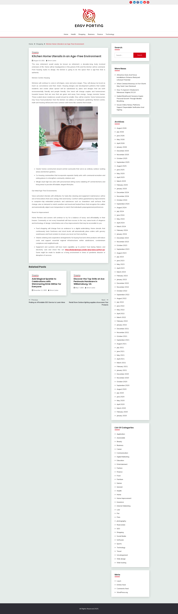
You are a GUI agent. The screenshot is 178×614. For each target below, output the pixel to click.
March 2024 (121, 226)
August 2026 (121, 128)
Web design (121, 559)
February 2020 (122, 412)
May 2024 (121, 219)
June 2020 (120, 397)
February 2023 (122, 276)
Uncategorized (122, 555)
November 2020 (123, 378)
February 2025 (122, 185)
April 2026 (121, 143)
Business (91, 34)
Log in (119, 581)
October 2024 (122, 200)
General (119, 487)
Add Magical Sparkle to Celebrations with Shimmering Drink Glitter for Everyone (46, 282)
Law (118, 510)
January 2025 (122, 189)
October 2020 (122, 382)
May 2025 (121, 173)
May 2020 (121, 400)
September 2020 (123, 385)
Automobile (121, 438)
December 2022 (123, 283)
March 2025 (121, 181)
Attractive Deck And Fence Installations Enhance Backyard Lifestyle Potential (128, 77)
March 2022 (121, 317)
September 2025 (123, 162)
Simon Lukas (52, 60)
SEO (118, 529)
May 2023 (121, 264)
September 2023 (123, 249)
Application (121, 434)
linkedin (134, 2)
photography (121, 521)
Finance (100, 34)
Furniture (120, 479)
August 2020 (121, 389)
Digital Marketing (123, 457)
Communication (122, 453)
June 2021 (120, 351)
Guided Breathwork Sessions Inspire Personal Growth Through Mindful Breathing (130, 98)
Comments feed (123, 588)
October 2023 (122, 245)
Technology (110, 34)
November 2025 (123, 155)
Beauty (119, 441)
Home (66, 34)
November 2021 (123, 332)
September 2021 (123, 340)
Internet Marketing (123, 506)
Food (118, 476)
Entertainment (122, 464)
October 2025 (122, 158)
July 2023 (120, 257)
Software (120, 540)
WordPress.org (122, 592)
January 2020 (122, 416)
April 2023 (121, 268)
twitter (141, 2)
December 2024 (123, 192)
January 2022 (122, 325)
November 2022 (123, 287)
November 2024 (123, 196)
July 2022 (120, 302)
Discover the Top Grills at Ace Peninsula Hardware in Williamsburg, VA (89, 281)
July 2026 (120, 132)
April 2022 (121, 313)
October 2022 (122, 291)
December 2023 (123, 238)
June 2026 (120, 136)
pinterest (148, 2)
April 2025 (121, 177)
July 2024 (120, 211)
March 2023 (121, 272)
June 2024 (120, 215)
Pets (118, 517)
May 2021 (121, 355)
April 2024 (121, 223)
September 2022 (123, 295)
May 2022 (121, 310)
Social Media (121, 536)
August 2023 (121, 253)
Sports (119, 544)
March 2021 (121, 363)
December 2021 (123, 329)
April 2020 (121, 404)
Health (73, 34)
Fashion (119, 468)
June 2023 (120, 261)
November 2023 (123, 242)
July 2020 (120, 393)
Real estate (121, 525)
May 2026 (121, 139)
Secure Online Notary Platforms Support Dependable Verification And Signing (130, 107)
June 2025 (120, 170)
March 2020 (121, 408)
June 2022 (120, 306)
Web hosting (121, 563)
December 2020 (123, 374)
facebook (137, 2)
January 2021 (122, 370)
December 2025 (123, 151)
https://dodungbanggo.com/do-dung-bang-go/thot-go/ (85, 250)
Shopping (81, 34)
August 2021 (121, 344)
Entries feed (121, 585)
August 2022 (121, 298)
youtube (144, 2)
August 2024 (121, 207)
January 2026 (122, 147)
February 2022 (122, 321)
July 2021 (120, 347)
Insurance (120, 502)
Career (119, 449)
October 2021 (122, 336)
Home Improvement (124, 498)
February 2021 (122, 366)
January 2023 (122, 279)
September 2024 (123, 204)
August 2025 (121, 166)
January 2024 (122, 234)
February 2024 (122, 230)
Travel (119, 551)
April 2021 (121, 359)
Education (120, 460)
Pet (118, 513)
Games (119, 483)
